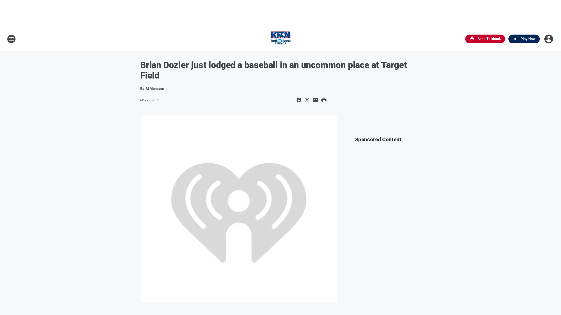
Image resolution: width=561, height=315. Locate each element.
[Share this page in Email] (315, 100)
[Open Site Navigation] (11, 39)
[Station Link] (280, 39)
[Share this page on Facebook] (299, 100)
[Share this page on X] (307, 100)
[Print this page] (324, 100)
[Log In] (549, 39)
